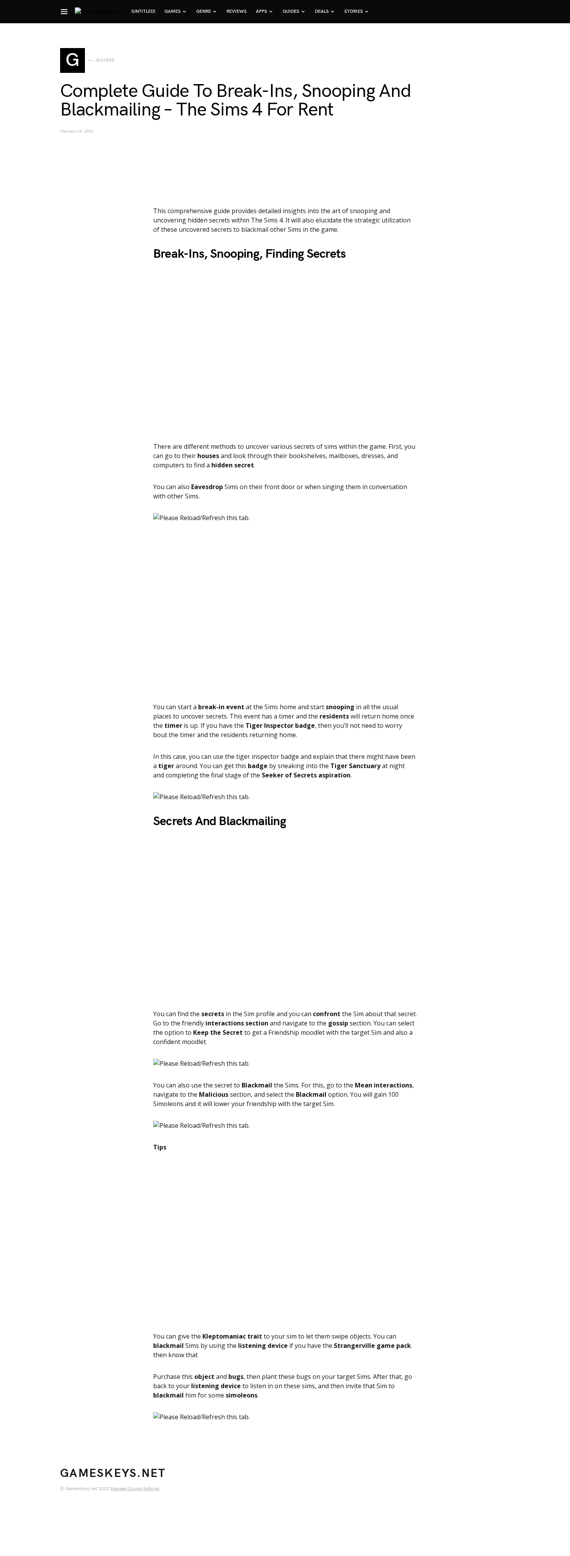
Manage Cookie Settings (135, 1489)
